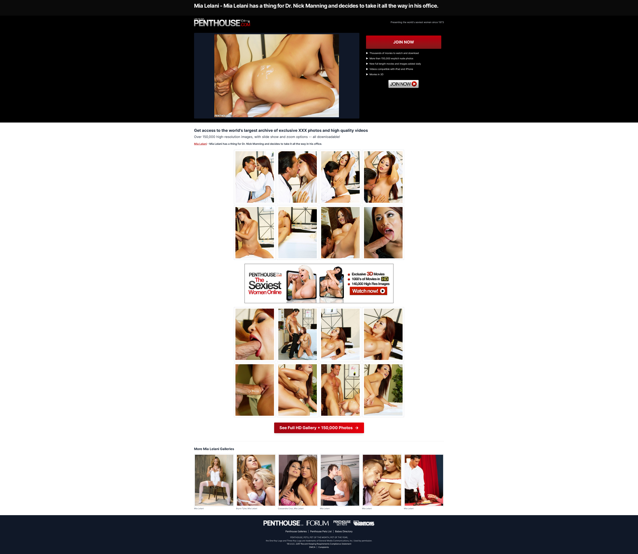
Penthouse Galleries (296, 531)
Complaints (323, 547)
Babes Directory (344, 531)
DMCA (312, 547)
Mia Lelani (200, 143)
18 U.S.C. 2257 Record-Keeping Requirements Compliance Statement (319, 544)
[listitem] (254, 177)
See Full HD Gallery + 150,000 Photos (319, 427)
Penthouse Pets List (321, 531)
